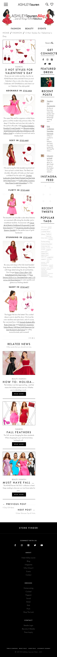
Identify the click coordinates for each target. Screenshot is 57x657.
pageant (48, 250)
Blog (28, 561)
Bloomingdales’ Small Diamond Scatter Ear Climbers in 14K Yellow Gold (19, 130)
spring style (51, 266)
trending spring (50, 273)
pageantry (50, 257)
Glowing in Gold (50, 157)
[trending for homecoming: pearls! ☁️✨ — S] (50, 201)
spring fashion (44, 265)
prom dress (43, 262)
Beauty (15, 379)
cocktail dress (45, 231)
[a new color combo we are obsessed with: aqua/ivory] (50, 187)
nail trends (43, 249)
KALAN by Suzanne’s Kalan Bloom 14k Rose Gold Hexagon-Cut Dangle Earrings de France (19, 327)
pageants (43, 259)
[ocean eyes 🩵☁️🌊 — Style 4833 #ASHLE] (50, 194)
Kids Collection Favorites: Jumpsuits (50, 129)
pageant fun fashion (44, 255)
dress (43, 234)
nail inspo (48, 247)
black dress (49, 228)
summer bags (43, 269)
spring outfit (51, 265)
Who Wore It (28, 568)
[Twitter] (45, 64)
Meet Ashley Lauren (28, 558)
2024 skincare (44, 227)
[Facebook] (43, 59)
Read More (19, 394)
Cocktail (28, 591)
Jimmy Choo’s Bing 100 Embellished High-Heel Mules (18, 273)
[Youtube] (49, 64)
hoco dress (51, 239)
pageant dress (44, 253)
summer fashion (48, 269)
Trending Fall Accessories (50, 103)
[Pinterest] (52, 59)
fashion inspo (48, 236)
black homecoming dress (45, 229)
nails (51, 247)
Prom (28, 609)
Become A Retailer (28, 629)
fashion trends (44, 238)
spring (48, 262)
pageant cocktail (44, 251)
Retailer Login (28, 625)
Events (28, 571)
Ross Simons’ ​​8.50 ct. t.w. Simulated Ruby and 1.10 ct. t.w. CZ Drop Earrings (19, 277)
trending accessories (44, 272)
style (48, 267)
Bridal (28, 602)
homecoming (45, 241)
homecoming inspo (45, 246)
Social (28, 598)
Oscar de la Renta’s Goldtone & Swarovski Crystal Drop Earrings (18, 225)
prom (48, 260)
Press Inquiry (28, 632)
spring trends (43, 267)
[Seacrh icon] (47, 4)
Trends (50, 277)
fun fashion (50, 237)
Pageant (28, 595)
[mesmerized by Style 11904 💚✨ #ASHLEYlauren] (43, 201)
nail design (43, 247)
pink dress (49, 259)
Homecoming (28, 588)
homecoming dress (46, 244)
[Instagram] (47, 59)
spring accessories (44, 263)
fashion (48, 234)
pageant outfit (43, 256)
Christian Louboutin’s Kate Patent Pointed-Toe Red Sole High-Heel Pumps (19, 178)
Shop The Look (28, 612)
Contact (28, 575)
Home (6, 32)
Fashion (17, 32)
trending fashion (44, 273)
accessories (49, 226)
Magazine (28, 564)
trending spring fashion (44, 276)
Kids (28, 605)
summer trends (43, 270)
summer (51, 267)
